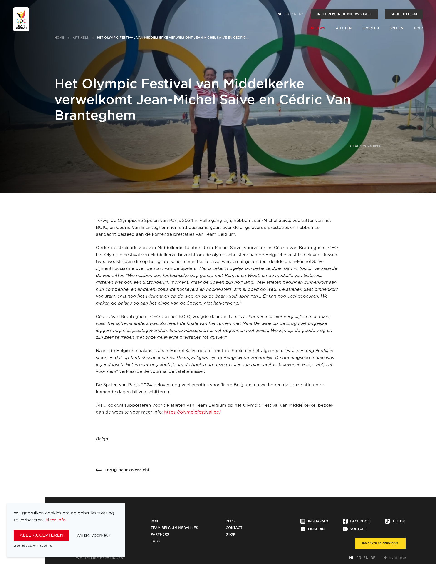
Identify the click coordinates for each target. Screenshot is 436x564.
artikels (81, 37)
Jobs (155, 541)
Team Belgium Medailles (174, 528)
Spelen (396, 28)
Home (59, 37)
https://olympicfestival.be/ (192, 412)
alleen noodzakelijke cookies (33, 545)
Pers (230, 521)
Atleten (344, 28)
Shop (230, 534)
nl (279, 14)
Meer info (55, 520)
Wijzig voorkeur (93, 535)
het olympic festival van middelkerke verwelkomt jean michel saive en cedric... (173, 37)
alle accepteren (41, 535)
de (301, 14)
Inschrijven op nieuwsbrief (344, 14)
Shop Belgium (404, 14)
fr (287, 14)
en (294, 14)
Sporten (370, 28)
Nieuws (318, 28)
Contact (234, 528)
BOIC (418, 28)
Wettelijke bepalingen (99, 558)
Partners (160, 534)
